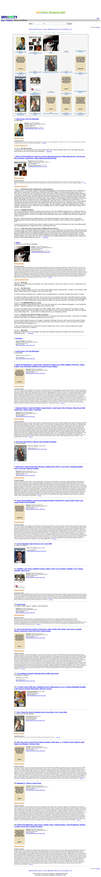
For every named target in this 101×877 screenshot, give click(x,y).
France (39, 128)
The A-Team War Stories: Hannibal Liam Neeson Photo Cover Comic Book (42, 712)
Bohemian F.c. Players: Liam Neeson (29, 783)
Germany (36, 128)
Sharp (18, 242)
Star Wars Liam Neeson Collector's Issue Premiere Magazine (36, 442)
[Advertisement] (50, 5)
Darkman (19, 338)
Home (3, 20)
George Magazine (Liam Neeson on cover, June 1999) (34, 544)
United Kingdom (31, 128)
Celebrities (9, 20)
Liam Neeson (21, 604)
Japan (42, 128)
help (35, 125)
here (59, 875)
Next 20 (98, 27)
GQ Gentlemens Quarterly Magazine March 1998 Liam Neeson (38, 673)
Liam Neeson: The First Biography (27, 119)
